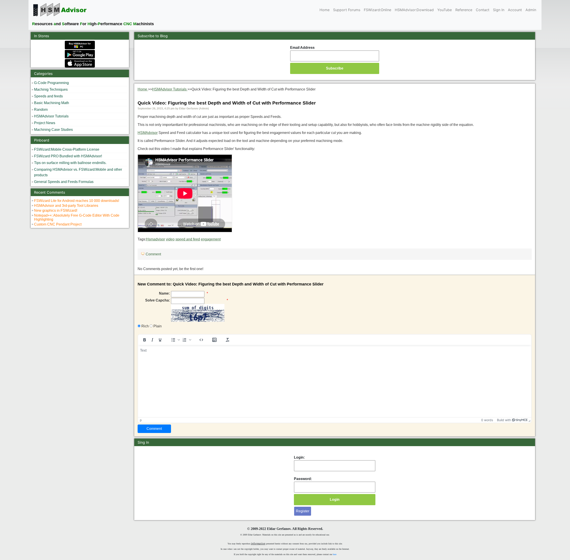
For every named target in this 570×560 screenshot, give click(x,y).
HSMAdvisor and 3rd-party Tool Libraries (66, 205)
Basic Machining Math (51, 103)
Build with (504, 420)
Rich (144, 326)
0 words (487, 420)
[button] (175, 340)
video (170, 239)
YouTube (444, 10)
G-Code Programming (51, 83)
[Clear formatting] (227, 340)
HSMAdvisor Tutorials (51, 116)
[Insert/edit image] (214, 340)
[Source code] (201, 340)
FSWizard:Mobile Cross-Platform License (66, 149)
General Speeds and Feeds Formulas (64, 182)
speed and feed (187, 239)
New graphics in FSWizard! (55, 210)
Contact (482, 10)
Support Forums (346, 10)
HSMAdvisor (148, 133)
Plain (157, 326)
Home (325, 10)
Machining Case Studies (53, 129)
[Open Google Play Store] (80, 54)
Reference (463, 10)
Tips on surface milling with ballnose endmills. (70, 163)
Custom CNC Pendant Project (57, 224)
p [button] (141, 420)
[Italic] (152, 340)
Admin (530, 10)
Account (515, 10)
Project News (44, 123)
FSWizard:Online (377, 10)
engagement (211, 239)
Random (41, 109)
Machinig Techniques (51, 89)
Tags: (179, 239)
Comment (153, 254)
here (334, 554)
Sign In (498, 10)
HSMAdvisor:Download (414, 10)
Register (302, 511)
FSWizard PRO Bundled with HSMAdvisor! (68, 156)
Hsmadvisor (155, 239)
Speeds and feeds (48, 96)
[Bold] (144, 340)
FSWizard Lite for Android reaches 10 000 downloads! (76, 201)
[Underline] (160, 340)
